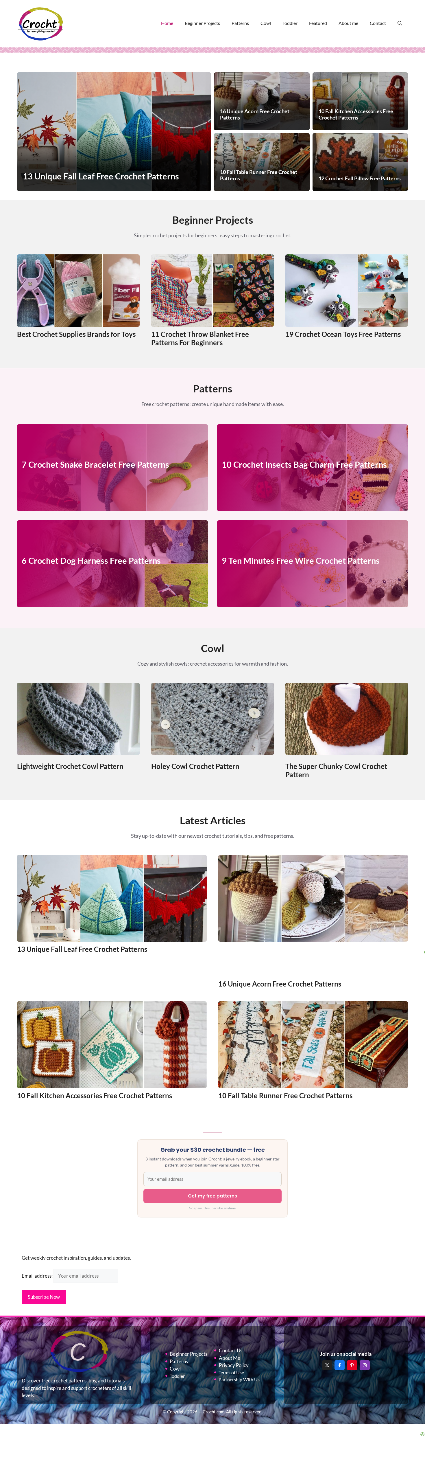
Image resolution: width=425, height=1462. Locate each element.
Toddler (290, 23)
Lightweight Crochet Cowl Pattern (70, 766)
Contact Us (230, 1350)
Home (167, 23)
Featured (318, 23)
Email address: (37, 1276)
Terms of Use (231, 1372)
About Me (229, 1358)
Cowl (265, 23)
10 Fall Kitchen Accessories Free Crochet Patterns (94, 1095)
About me (348, 23)
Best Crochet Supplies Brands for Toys (76, 334)
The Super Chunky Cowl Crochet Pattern (336, 770)
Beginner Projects (202, 23)
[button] (400, 23)
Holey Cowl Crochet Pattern (195, 766)
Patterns (240, 23)
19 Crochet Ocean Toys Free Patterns (343, 334)
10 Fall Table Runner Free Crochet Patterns (285, 1095)
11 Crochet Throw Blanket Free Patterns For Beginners (200, 338)
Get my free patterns (212, 1196)
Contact (378, 23)
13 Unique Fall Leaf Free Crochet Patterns (82, 949)
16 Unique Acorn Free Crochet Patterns (279, 984)
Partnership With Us (239, 1379)
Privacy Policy (234, 1365)
